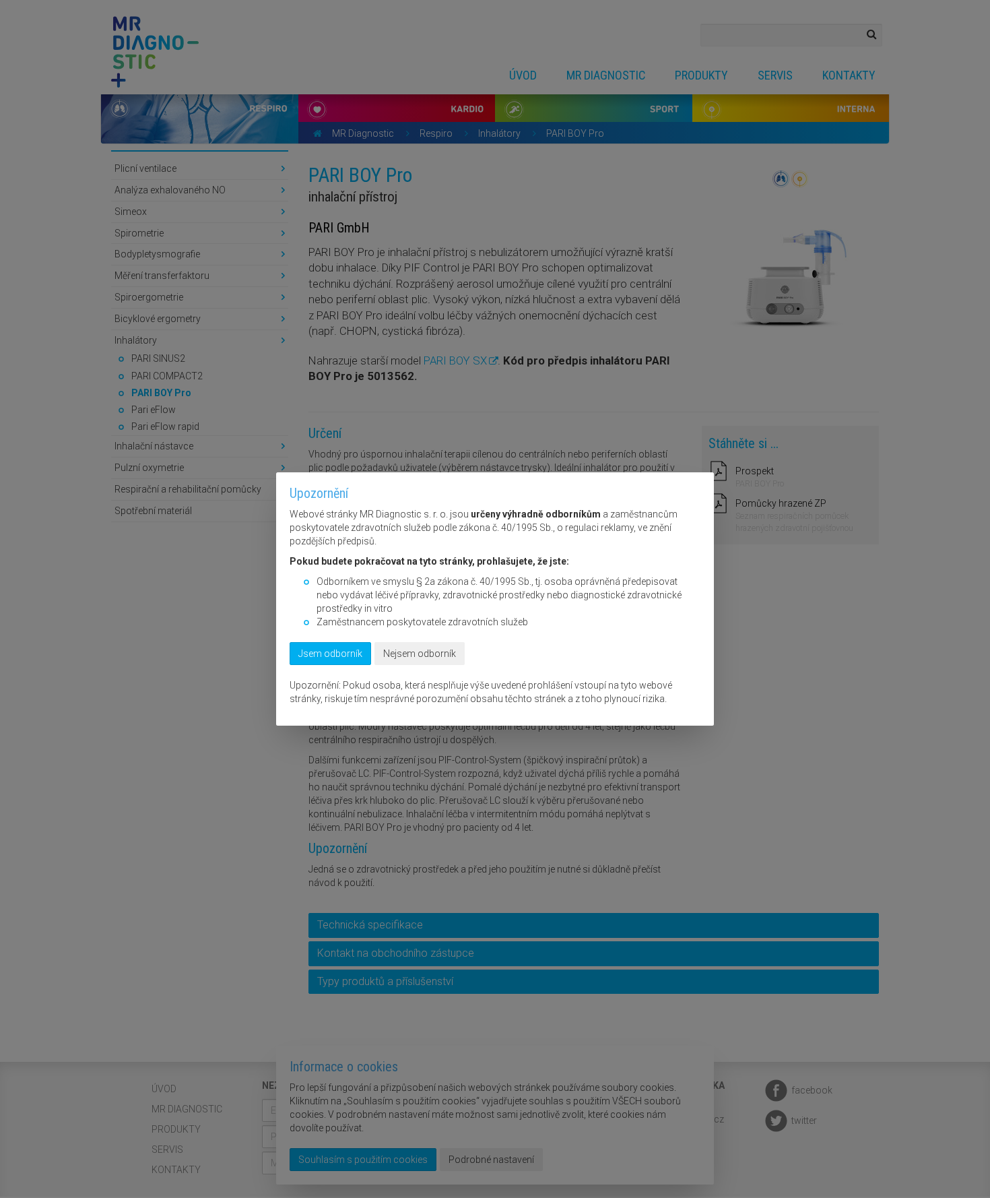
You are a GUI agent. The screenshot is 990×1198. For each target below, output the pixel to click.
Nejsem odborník (419, 653)
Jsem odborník (330, 653)
